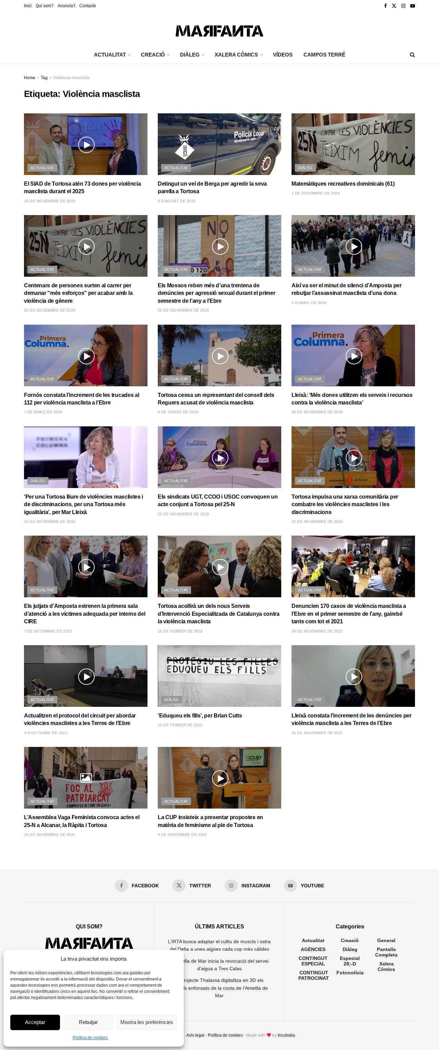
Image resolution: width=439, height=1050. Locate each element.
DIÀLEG (190, 55)
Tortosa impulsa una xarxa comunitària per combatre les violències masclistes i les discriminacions (345, 504)
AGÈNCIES (313, 949)
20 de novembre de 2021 (49, 835)
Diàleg (305, 168)
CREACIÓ (153, 55)
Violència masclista (71, 77)
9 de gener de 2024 (178, 412)
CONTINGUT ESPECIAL (313, 960)
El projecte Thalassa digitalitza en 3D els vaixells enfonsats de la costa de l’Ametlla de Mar (219, 987)
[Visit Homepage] (219, 29)
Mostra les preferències (146, 1022)
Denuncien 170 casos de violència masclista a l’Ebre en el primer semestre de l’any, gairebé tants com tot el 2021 (349, 613)
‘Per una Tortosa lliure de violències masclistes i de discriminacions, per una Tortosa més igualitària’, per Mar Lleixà (83, 504)
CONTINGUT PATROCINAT (313, 975)
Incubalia (286, 1035)
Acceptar (35, 1022)
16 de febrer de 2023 (180, 631)
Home (29, 77)
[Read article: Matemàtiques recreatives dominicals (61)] (353, 144)
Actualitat (42, 168)
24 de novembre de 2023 (317, 412)
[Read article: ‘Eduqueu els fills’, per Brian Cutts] (219, 676)
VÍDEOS (283, 55)
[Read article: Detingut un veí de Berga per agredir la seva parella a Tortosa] (219, 144)
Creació (350, 940)
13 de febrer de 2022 (180, 725)
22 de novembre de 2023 (317, 522)
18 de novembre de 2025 (49, 201)
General (386, 940)
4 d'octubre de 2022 (45, 733)
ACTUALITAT (110, 55)
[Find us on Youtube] (412, 6)
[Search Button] (412, 54)
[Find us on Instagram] (403, 6)
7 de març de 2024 (43, 412)
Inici (28, 5)
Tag (44, 77)
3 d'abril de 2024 (309, 303)
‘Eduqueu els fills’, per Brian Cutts (200, 715)
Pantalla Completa (386, 952)
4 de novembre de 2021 (182, 835)
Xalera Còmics (236, 55)
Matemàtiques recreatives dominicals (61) (343, 184)
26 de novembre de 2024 (49, 310)
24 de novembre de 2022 (317, 631)
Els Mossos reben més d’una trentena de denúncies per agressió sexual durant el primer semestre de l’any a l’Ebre (216, 293)
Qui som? (45, 5)
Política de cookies (90, 1037)
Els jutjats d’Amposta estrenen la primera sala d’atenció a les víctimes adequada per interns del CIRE (84, 613)
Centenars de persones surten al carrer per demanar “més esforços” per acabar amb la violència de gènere (78, 293)
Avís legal (195, 1035)
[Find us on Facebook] (385, 6)
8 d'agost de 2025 (176, 201)
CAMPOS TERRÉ (324, 55)
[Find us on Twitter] (394, 6)
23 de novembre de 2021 (317, 733)
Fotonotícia (350, 972)
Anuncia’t (66, 5)
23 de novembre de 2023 (183, 514)
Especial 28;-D (350, 960)
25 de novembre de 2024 (183, 310)
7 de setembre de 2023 (48, 631)
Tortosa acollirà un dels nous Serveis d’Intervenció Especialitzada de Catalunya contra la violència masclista (219, 613)
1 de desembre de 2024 (316, 193)
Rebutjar (88, 1022)
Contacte (87, 5)
